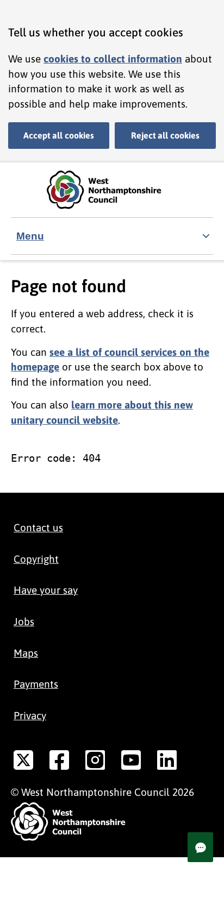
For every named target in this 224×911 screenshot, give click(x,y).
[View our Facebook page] (59, 762)
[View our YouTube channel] (131, 762)
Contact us (38, 527)
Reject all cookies (165, 135)
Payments (36, 684)
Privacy (30, 715)
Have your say (46, 590)
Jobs (24, 621)
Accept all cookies (58, 135)
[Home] (112, 190)
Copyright (36, 559)
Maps (26, 653)
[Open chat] (200, 847)
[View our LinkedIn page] (166, 762)
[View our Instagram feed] (95, 762)
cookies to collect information (112, 59)
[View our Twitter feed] (23, 762)
